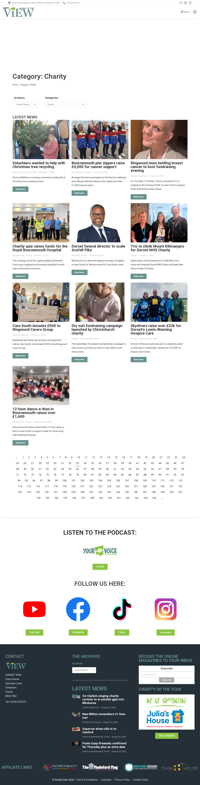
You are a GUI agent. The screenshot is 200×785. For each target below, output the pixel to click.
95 (26, 481)
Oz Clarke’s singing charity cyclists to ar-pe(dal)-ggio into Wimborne (103, 699)
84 (115, 475)
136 (47, 492)
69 (175, 469)
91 (167, 475)
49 (25, 469)
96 (33, 481)
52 (47, 469)
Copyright (106, 779)
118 (55, 486)
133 (20, 492)
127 (136, 486)
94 (19, 481)
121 (82, 486)
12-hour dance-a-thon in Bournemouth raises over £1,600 (33, 412)
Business (76, 255)
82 (100, 475)
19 (146, 457)
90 (160, 475)
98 (49, 481)
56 (77, 469)
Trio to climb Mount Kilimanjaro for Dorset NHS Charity (157, 248)
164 (145, 498)
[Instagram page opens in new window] (185, 3)
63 (130, 469)
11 (86, 457)
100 (64, 481)
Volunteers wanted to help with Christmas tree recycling (38, 165)
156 (74, 498)
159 (101, 498)
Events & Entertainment (92, 736)
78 (70, 475)
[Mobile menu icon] (195, 12)
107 (127, 481)
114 (20, 486)
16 (123, 457)
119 (64, 486)
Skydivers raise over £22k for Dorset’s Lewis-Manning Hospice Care (156, 329)
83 (107, 475)
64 (137, 469)
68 (167, 469)
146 (136, 492)
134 (29, 492)
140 (82, 492)
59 (100, 469)
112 (171, 481)
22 (168, 457)
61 (115, 469)
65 (145, 469)
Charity (15, 172)
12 (93, 457)
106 (118, 481)
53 (55, 469)
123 (100, 486)
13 (101, 457)
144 (118, 492)
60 (107, 469)
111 (162, 481)
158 (92, 498)
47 (182, 463)
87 (137, 475)
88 (145, 475)
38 (115, 463)
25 (17, 463)
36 (100, 463)
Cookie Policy (140, 779)
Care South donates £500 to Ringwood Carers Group (36, 327)
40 (130, 463)
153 (47, 498)
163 (136, 498)
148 (153, 492)
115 (29, 486)
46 (175, 463)
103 (91, 481)
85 (122, 475)
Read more (20, 189)
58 (92, 469)
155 (65, 498)
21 (161, 457)
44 (160, 463)
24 (183, 457)
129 (153, 486)
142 (100, 492)
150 (171, 492)
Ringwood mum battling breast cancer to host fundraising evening (157, 166)
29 (47, 463)
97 (41, 481)
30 (55, 463)
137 (55, 492)
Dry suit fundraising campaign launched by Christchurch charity (97, 329)
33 (77, 463)
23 (176, 457)
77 (62, 475)
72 (25, 475)
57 (85, 469)
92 (175, 475)
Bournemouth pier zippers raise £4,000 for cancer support (98, 165)
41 (137, 463)
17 (131, 457)
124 (109, 486)
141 (91, 492)
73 (32, 475)
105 (109, 481)
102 (82, 481)
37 (107, 463)
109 (145, 481)
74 (40, 475)
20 (153, 457)
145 (127, 492)
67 (160, 469)
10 (78, 457)
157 (83, 498)
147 (144, 492)
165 (154, 498)
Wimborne (94, 707)
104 (100, 481)
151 (180, 492)
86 (130, 475)
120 (73, 486)
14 (108, 457)
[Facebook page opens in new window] (181, 3)
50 (32, 469)
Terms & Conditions (87, 779)
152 (38, 498)
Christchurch (88, 722)
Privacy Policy (122, 779)
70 (182, 469)
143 (109, 492)
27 (32, 463)
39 (122, 463)
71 (17, 475)
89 (152, 475)
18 (138, 457)
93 (182, 475)
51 (40, 469)
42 (145, 463)
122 (91, 486)
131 (171, 486)
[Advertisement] (100, 42)
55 (70, 469)
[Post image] (40, 139)
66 (152, 469)
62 (122, 469)
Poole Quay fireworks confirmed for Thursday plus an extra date (104, 745)
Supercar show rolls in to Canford (99, 730)
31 (62, 463)
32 (70, 463)
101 (73, 481)
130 (162, 486)
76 (55, 475)
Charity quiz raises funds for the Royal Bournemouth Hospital (40, 248)
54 (62, 469)
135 (38, 492)
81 (92, 475)
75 (47, 475)
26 (25, 463)
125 (118, 486)
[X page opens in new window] (190, 3)
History (98, 722)
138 (64, 492)
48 (17, 469)
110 (154, 481)
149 (162, 492)
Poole (106, 736)
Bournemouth (78, 172)
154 (56, 498)
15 (116, 457)
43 (152, 463)
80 (85, 475)
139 (73, 492)
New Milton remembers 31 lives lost (103, 716)
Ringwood (142, 175)
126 (127, 486)
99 (56, 481)
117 (47, 486)
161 (119, 498)
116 (38, 486)
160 (110, 498)
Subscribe (167, 668)
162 (127, 498)
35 (92, 463)
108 (136, 481)
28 (40, 463)
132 (180, 486)
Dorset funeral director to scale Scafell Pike (98, 248)
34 (85, 463)
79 (77, 475)
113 (180, 481)
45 (167, 463)
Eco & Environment (28, 172)
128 (144, 486)
